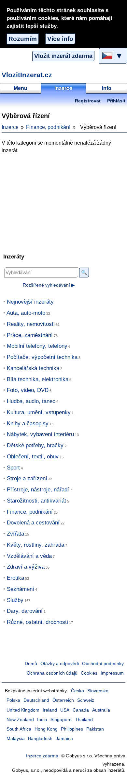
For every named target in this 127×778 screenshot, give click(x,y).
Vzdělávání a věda (29, 556)
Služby (15, 600)
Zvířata (15, 534)
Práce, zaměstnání (30, 335)
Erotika (15, 578)
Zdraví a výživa (26, 567)
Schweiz (85, 700)
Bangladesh (40, 738)
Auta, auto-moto (26, 313)
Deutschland (36, 700)
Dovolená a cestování (33, 523)
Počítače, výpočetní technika (42, 357)
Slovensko (97, 690)
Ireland (50, 710)
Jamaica (64, 738)
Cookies (89, 673)
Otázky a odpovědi (59, 663)
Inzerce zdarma (42, 755)
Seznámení (20, 589)
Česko (77, 690)
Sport (13, 468)
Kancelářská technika (33, 368)
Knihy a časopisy (28, 423)
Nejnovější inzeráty (30, 302)
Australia (101, 710)
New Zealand (20, 719)
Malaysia (16, 738)
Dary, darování (25, 611)
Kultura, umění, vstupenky (39, 412)
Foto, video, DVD (28, 390)
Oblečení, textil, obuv (33, 456)
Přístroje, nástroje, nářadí (38, 489)
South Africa (19, 729)
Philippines (72, 729)
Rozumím (22, 38)
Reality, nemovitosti (31, 324)
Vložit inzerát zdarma (63, 56)
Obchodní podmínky (103, 663)
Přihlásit (116, 100)
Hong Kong (46, 729)
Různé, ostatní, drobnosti (37, 622)
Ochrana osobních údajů (52, 673)
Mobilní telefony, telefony (37, 346)
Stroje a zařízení (27, 478)
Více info (60, 38)
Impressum (112, 673)
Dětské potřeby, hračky (35, 445)
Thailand (84, 719)
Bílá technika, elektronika (37, 379)
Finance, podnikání (48, 127)
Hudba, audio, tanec (31, 401)
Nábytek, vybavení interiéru (40, 434)
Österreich (63, 700)
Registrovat (88, 100)
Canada (81, 710)
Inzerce (10, 127)
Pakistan (95, 729)
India (42, 719)
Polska (13, 700)
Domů (31, 663)
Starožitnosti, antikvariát (36, 501)
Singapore (61, 719)
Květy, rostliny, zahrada (35, 545)
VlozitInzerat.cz (27, 75)
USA (64, 710)
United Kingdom (23, 710)
